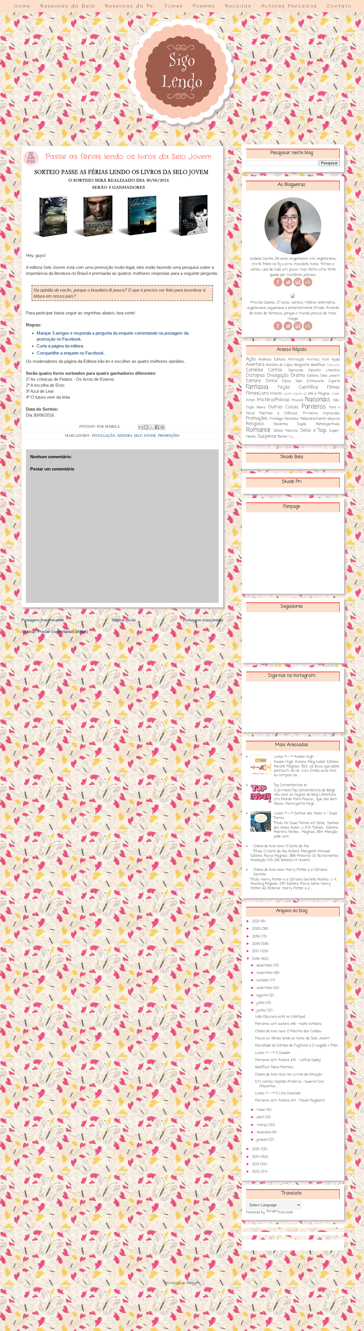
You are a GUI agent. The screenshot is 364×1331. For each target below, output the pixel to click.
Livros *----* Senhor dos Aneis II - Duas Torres (306, 816)
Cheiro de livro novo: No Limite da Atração (288, 1074)
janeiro (262, 1139)
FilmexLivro (257, 393)
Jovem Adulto (293, 394)
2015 (256, 1149)
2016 (256, 959)
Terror (283, 436)
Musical (297, 400)
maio (261, 1110)
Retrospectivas (328, 424)
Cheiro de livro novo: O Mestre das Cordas (288, 1031)
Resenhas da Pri (130, 6)
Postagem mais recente (42, 620)
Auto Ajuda (331, 359)
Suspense (266, 436)
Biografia (301, 365)
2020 (257, 928)
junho (262, 1010)
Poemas (204, 6)
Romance (258, 430)
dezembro (265, 965)
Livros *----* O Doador (272, 1053)
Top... (291, 437)
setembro (265, 988)
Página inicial (123, 620)
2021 (256, 921)
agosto (262, 995)
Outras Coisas (283, 407)
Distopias (255, 375)
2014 (256, 1157)
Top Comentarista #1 (290, 785)
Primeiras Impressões (321, 413)
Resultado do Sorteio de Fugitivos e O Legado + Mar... (297, 1045)
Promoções (168, 436)
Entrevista (315, 381)
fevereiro (264, 1132)
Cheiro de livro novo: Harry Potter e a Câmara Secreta (290, 872)
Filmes (174, 6)
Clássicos (333, 365)
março (262, 1125)
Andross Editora (272, 359)
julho (261, 1003)
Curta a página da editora (60, 345)
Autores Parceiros (289, 6)
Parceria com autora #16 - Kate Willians (288, 1024)
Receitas (238, 6)
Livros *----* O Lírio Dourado (278, 1093)
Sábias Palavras (285, 430)
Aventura (255, 364)
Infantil (276, 393)
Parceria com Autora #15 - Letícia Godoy (288, 1060)
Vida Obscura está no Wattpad (280, 1016)
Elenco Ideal (292, 381)
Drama (298, 375)
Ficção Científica (298, 387)
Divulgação (103, 436)
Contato (339, 6)
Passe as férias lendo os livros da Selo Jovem (292, 1038)
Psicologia (276, 418)
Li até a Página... (317, 393)
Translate (285, 1212)
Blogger (193, 1283)
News (261, 407)
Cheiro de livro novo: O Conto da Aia (281, 846)
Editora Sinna (261, 381)
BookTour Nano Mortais (274, 1067)
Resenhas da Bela (67, 6)
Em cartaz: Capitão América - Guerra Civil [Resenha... (289, 1084)
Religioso (255, 424)
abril (261, 1117)
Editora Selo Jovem (136, 436)
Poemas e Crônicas (278, 413)
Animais (313, 359)
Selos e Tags (313, 430)
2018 (256, 944)
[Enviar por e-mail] (141, 427)
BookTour (318, 365)
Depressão (295, 370)
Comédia (254, 370)
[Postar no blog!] (146, 427)
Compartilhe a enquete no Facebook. (71, 353)
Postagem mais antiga (203, 620)
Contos (275, 370)
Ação (251, 359)
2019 (256, 936)
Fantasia (257, 387)
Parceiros (313, 406)
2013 (256, 1164)
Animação (296, 359)
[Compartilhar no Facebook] (157, 427)
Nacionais (317, 399)
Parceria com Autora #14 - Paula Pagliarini (290, 1100)
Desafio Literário (324, 370)
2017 (256, 951)
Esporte (334, 381)
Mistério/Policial (273, 400)
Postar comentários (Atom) (63, 631)
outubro (263, 980)
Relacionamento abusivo (320, 418)
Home (22, 6)
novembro (265, 973)
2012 (256, 1171)
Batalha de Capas (279, 365)
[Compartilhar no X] (151, 427)
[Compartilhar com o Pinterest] (162, 427)
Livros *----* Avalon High (294, 756)
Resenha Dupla (290, 424)
